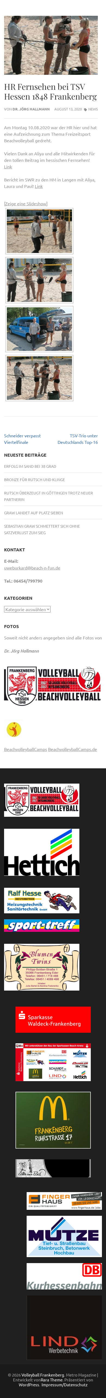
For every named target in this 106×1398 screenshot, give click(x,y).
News (93, 109)
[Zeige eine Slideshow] (26, 203)
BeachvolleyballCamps (25, 749)
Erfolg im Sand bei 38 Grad (30, 466)
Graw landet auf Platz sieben (33, 512)
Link (8, 166)
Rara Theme (52, 1379)
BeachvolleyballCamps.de (72, 749)
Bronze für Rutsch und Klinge (34, 479)
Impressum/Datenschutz (65, 1384)
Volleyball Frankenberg (42, 1374)
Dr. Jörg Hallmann (31, 109)
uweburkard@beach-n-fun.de (32, 567)
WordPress (29, 1384)
